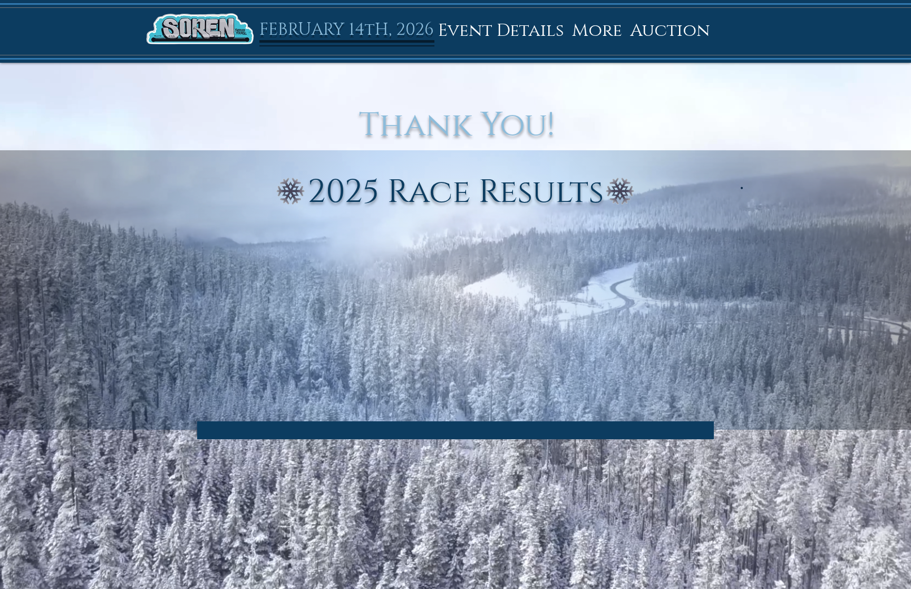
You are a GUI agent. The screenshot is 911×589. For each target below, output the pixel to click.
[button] (501, 30)
